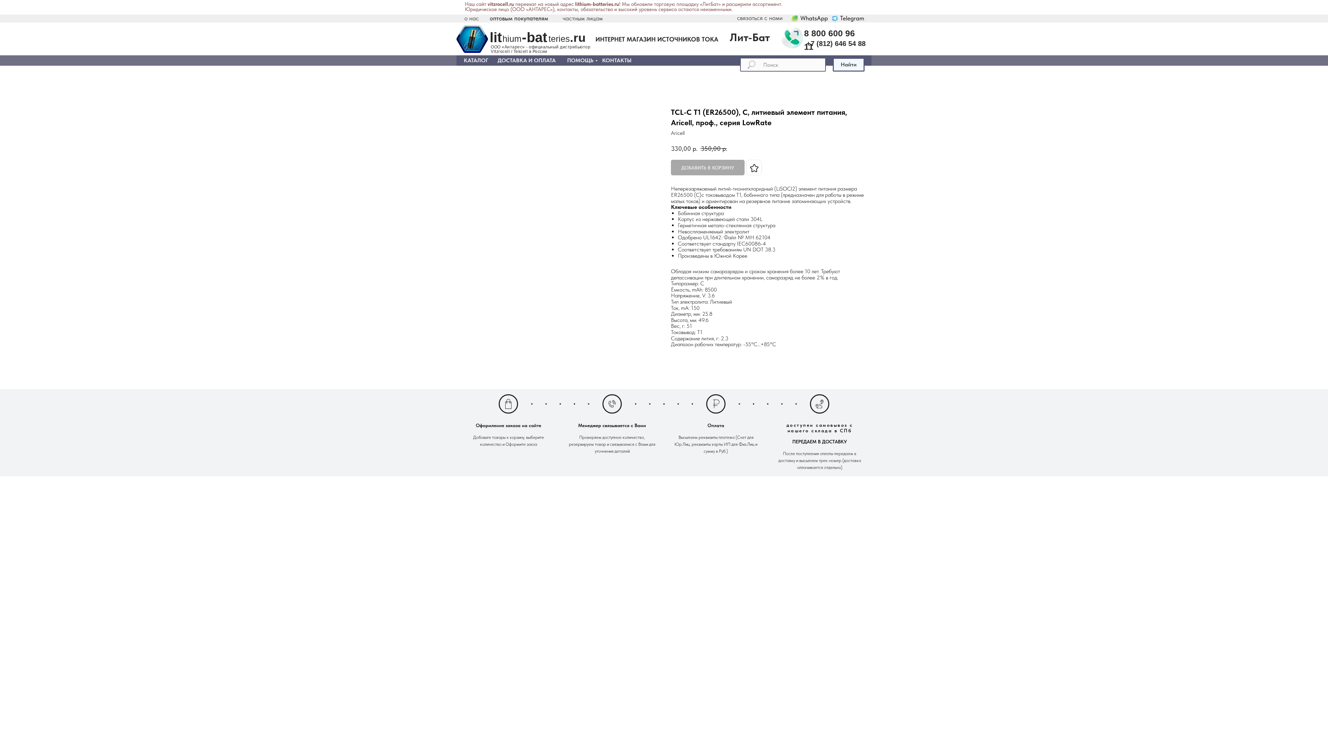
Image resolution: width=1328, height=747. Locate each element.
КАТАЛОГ (476, 60)
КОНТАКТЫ (616, 60)
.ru (577, 37)
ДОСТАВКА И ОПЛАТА (527, 60)
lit (496, 37)
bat (537, 37)
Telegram (852, 18)
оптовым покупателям (519, 18)
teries (559, 39)
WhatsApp (814, 18)
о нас (471, 18)
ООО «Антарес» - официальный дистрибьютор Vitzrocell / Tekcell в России (540, 49)
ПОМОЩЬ (580, 60)
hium (512, 39)
